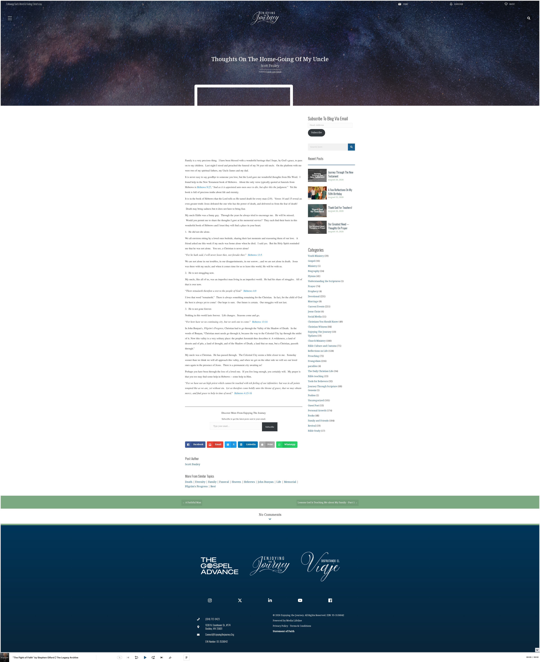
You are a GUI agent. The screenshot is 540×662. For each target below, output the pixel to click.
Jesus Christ (314, 311)
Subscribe (269, 426)
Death (188, 482)
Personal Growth (317, 410)
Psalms (311, 395)
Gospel (311, 261)
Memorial (290, 482)
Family (212, 482)
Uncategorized (316, 400)
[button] (403, 4)
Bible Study (314, 431)
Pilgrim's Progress (196, 486)
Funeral (224, 482)
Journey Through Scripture (322, 386)
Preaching (313, 356)
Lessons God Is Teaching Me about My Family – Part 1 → (327, 502)
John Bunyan (266, 482)
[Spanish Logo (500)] (320, 566)
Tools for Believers (318, 381)
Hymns (312, 276)
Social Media (315, 316)
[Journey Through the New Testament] (331, 176)
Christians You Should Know (323, 322)
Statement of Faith (283, 631)
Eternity (200, 482)
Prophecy (313, 291)
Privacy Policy (280, 626)
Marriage (313, 301)
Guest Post (313, 405)
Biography (313, 271)
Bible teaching (316, 376)
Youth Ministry (316, 256)
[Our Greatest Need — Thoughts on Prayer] (331, 228)
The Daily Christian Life (320, 371)
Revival (312, 426)
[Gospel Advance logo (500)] (219, 566)
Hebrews (249, 482)
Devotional (314, 296)
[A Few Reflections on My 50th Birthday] (331, 193)
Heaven (236, 482)
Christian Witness (317, 327)
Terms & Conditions (300, 626)
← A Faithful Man (192, 502)
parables (312, 366)
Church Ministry (317, 341)
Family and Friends (273, 72)
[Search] (351, 147)
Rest (213, 486)
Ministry (312, 266)
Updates (312, 336)
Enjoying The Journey (319, 332)
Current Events (316, 306)
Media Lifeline (294, 620)
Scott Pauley (270, 66)
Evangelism (314, 361)
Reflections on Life (318, 351)
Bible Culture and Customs (322, 346)
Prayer (311, 286)
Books (311, 415)
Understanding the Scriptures (324, 281)
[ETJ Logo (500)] (270, 566)
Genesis (312, 390)
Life (278, 482)
